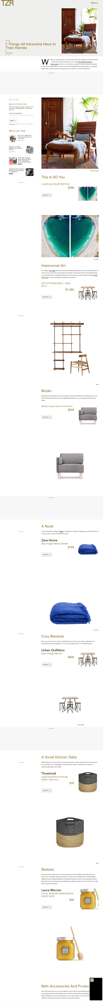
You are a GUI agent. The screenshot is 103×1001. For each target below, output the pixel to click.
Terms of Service (30, 123)
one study (52, 270)
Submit (12, 120)
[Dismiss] (101, 979)
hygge (61, 531)
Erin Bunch (9, 52)
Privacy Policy (12, 124)
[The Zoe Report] (7, 3)
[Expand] (91, 979)
